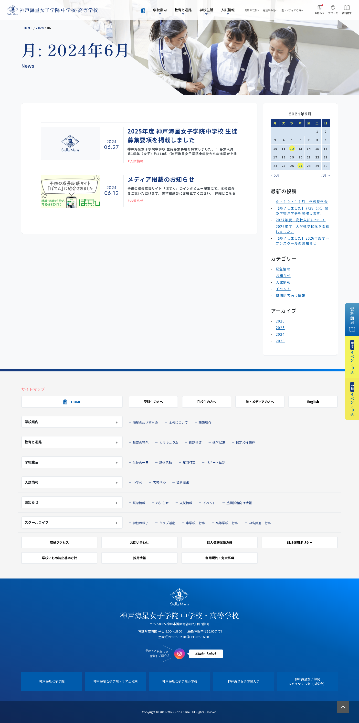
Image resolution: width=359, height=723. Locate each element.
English (313, 401)
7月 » (325, 175)
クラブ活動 (167, 523)
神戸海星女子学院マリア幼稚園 (115, 681)
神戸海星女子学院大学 (243, 681)
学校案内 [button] (160, 9)
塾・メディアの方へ (292, 10)
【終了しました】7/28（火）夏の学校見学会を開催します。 (302, 211)
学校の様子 (140, 523)
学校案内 (31, 421)
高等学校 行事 (227, 523)
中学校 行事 (195, 523)
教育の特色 (140, 442)
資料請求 (347, 13)
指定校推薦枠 (245, 442)
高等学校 (159, 482)
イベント (283, 288)
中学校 (137, 482)
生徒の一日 (140, 462)
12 (292, 148)
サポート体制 (215, 462)
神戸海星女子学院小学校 (179, 681)
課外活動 (165, 462)
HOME (27, 28)
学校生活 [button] (206, 9)
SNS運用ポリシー (300, 542)
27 (300, 166)
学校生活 (31, 462)
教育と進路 (33, 441)
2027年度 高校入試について (301, 219)
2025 (280, 327)
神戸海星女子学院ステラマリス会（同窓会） (307, 681)
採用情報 (139, 558)
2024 (40, 28)
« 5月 (275, 175)
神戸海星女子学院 (51, 681)
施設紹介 (205, 422)
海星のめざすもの (145, 422)
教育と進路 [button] (183, 9)
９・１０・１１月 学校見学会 (302, 201)
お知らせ (319, 13)
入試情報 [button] (228, 9)
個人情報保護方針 (219, 542)
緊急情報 (283, 269)
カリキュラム (168, 442)
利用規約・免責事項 (219, 558)
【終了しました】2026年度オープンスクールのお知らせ (302, 241)
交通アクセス (59, 542)
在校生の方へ (270, 10)
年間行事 (189, 462)
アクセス (333, 13)
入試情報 (283, 282)
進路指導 (195, 442)
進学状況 (218, 442)
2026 (280, 321)
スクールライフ (37, 522)
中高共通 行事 (260, 523)
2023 (280, 340)
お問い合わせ (139, 542)
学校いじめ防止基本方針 (59, 558)
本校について (178, 422)
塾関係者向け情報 (291, 295)
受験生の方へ (251, 10)
